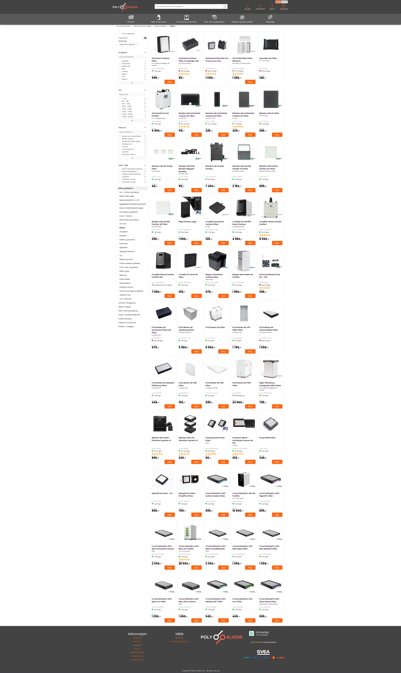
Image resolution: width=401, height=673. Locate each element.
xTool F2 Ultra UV (128, 149)
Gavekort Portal (137, 660)
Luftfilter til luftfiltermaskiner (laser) (132, 174)
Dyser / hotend (125, 216)
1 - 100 (124, 99)
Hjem (128, 26)
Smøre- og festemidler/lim (129, 315)
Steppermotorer (126, 287)
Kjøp (170, 82)
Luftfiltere (125, 177)
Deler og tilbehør (161, 26)
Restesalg (270, 22)
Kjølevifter (123, 247)
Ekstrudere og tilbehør (128, 212)
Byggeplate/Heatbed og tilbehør (132, 204)
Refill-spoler (124, 271)
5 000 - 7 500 (127, 112)
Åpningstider (137, 645)
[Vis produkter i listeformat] (145, 38)
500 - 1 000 (126, 104)
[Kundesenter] (261, 6)
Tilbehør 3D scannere (127, 323)
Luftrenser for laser (129, 182)
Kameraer (123, 243)
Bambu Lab (126, 66)
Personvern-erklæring (179, 641)
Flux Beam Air (127, 144)
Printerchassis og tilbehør (129, 263)
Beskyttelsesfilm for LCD (129, 200)
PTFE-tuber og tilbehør (128, 267)
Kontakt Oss (137, 638)
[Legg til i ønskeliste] (154, 81)
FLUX (123, 77)
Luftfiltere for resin (128, 179)
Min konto (137, 641)
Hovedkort (123, 232)
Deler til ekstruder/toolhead (132, 169)
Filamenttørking (124, 319)
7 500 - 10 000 (127, 114)
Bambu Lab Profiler (137, 652)
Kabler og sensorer (127, 240)
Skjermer (123, 275)
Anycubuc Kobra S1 (129, 154)
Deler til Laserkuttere (129, 171)
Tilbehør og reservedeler (242, 22)
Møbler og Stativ (126, 259)
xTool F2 (125, 147)
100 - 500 (125, 101)
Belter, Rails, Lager (126, 196)
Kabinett (123, 236)
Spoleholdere (124, 283)
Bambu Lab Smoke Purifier (131, 136)
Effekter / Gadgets (126, 326)
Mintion (124, 79)
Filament (131, 22)
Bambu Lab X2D (127, 139)
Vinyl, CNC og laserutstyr (214, 22)
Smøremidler (124, 279)
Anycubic (125, 61)
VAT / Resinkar (125, 299)
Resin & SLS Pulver (158, 22)
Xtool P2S (125, 152)
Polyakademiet (137, 656)
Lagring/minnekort (127, 251)
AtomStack (126, 64)
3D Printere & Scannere (187, 22)
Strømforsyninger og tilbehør (131, 291)
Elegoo (124, 74)
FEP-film (122, 224)
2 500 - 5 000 (127, 109)
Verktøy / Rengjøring (126, 303)
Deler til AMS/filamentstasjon (131, 208)
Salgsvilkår (179, 638)
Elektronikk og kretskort (129, 220)
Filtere (172, 26)
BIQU (123, 69)
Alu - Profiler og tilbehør (129, 192)
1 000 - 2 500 (126, 106)
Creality (125, 71)
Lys (120, 255)
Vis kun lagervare (128, 34)
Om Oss (137, 649)
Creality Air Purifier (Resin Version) (132, 141)
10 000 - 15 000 (127, 117)
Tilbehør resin (125, 295)
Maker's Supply (124, 307)
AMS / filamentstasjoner (128, 311)
